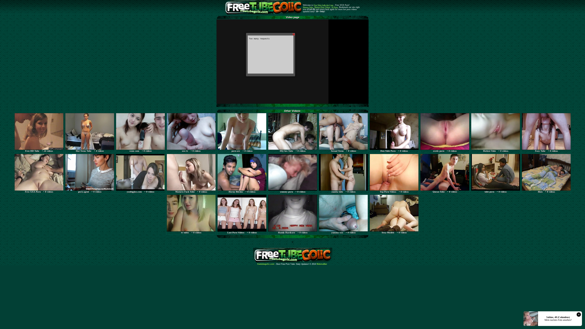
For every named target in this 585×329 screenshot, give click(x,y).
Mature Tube (308, 7)
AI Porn (334, 7)
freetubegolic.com (265, 264)
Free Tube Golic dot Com (323, 5)
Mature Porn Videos (322, 7)
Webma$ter (322, 264)
